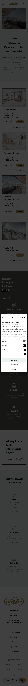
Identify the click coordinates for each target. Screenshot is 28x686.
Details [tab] (14, 317)
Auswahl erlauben (14, 364)
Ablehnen (14, 369)
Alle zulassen (14, 360)
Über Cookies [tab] (23, 317)
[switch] (24, 345)
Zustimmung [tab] (5, 317)
